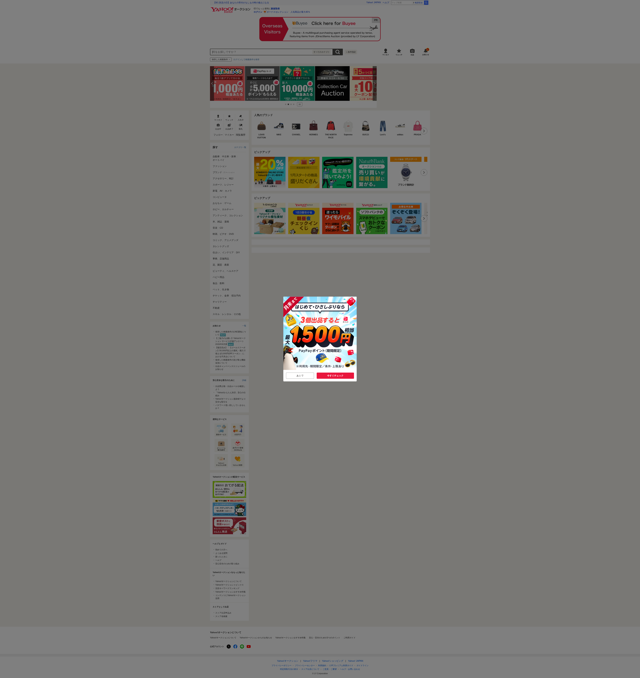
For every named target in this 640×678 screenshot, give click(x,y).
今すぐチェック (335, 375)
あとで (300, 375)
